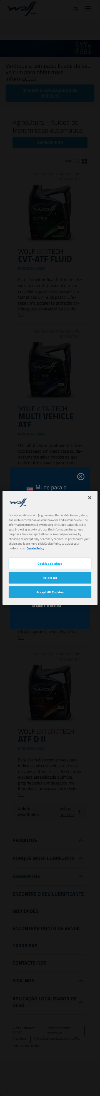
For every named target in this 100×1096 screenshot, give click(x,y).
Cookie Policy (35, 548)
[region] (50, 548)
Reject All (50, 577)
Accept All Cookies (50, 592)
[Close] (90, 498)
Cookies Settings (50, 563)
